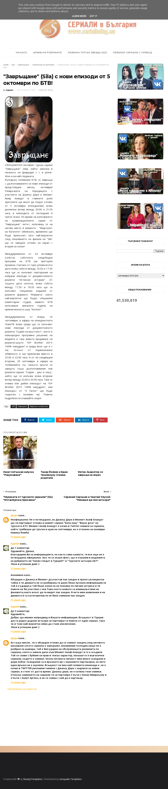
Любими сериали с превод (132, 52)
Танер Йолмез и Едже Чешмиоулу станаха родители (54, 474)
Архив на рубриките (47, 52)
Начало (21, 52)
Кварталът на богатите (43, 65)
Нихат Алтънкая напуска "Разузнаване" (18, 473)
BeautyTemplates (32, 779)
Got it (93, 16)
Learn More (79, 16)
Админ (15, 543)
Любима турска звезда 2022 (87, 52)
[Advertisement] (57, 718)
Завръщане (23, 65)
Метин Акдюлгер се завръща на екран (90, 473)
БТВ (13, 65)
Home (6, 65)
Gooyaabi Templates (71, 779)
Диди (14, 515)
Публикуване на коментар (22, 688)
